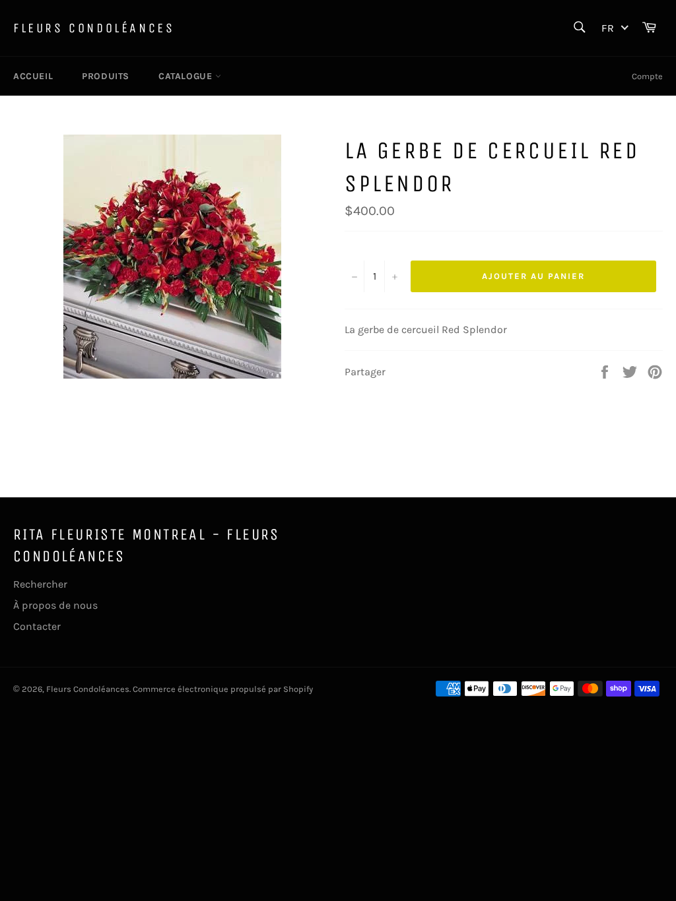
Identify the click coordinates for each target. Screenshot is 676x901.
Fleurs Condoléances (93, 28)
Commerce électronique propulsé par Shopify (223, 689)
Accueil (33, 76)
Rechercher (40, 584)
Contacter (37, 626)
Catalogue (186, 76)
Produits (105, 76)
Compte (647, 76)
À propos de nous (55, 605)
